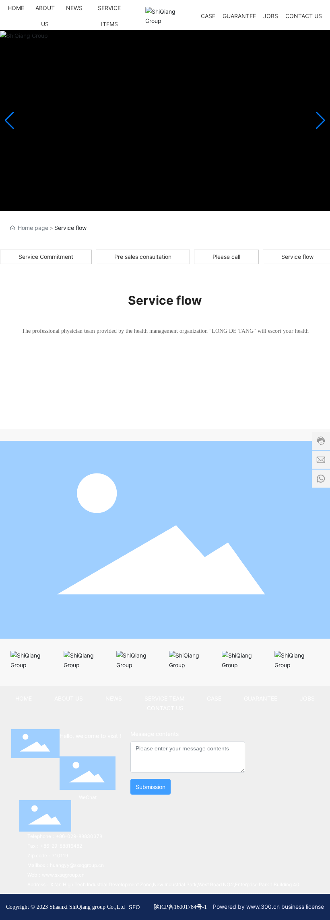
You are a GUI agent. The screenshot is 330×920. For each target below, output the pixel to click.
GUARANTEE (260, 698)
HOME (23, 698)
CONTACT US (165, 708)
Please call (226, 256)
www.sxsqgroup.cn (63, 875)
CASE (214, 698)
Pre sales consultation (142, 256)
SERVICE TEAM (164, 698)
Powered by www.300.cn (246, 906)
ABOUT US (68, 698)
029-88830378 (84, 836)
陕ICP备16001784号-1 (180, 907)
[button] (320, 120)
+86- (61, 836)
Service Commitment (46, 256)
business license (302, 906)
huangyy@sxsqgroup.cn (77, 865)
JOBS (307, 698)
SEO (134, 907)
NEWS (113, 698)
